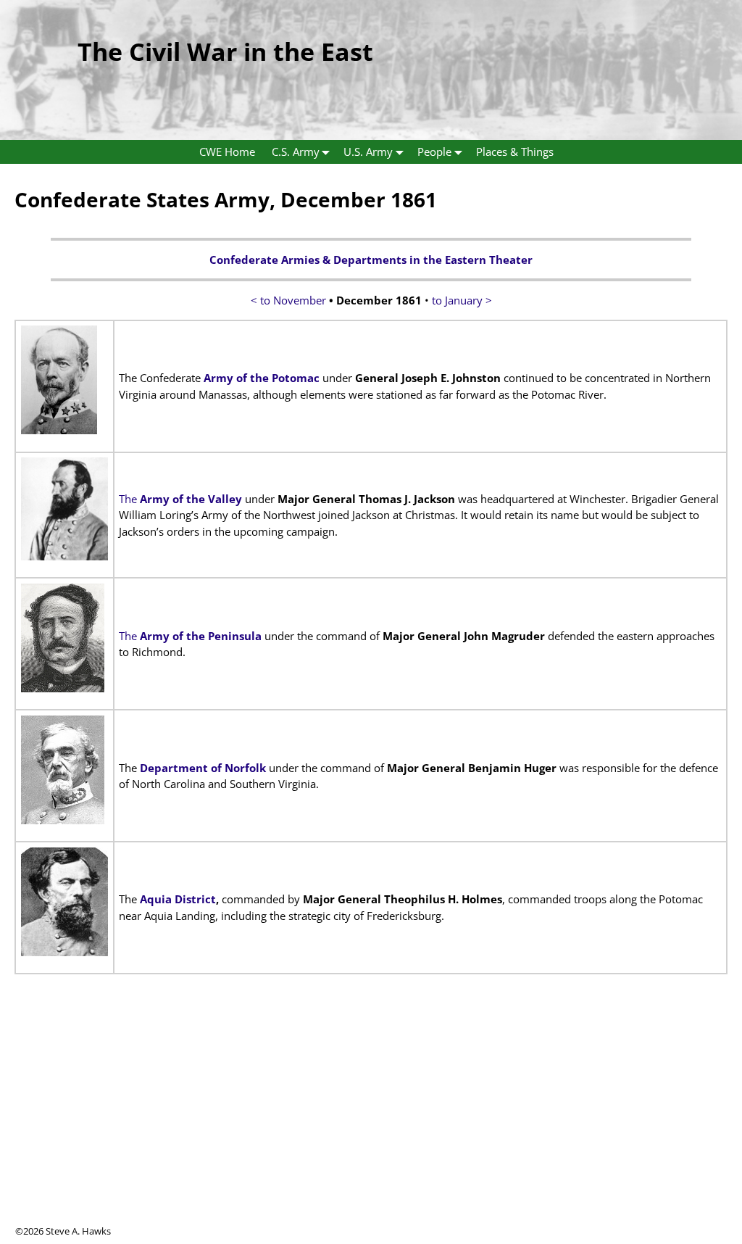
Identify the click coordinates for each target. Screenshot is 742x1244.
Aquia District (178, 899)
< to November (290, 300)
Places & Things (515, 151)
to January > (462, 300)
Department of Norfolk (203, 767)
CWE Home (227, 151)
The (180, 499)
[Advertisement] (371, 1122)
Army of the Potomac (262, 377)
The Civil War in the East (225, 51)
